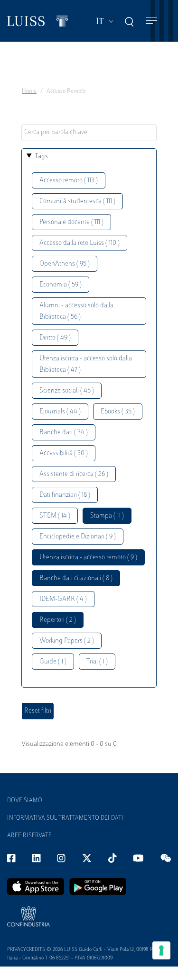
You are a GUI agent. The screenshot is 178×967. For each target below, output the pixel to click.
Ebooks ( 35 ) (118, 411)
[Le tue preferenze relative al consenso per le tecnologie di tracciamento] (161, 950)
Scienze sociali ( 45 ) (66, 390)
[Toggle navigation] (151, 21)
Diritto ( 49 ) (55, 337)
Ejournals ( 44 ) (60, 411)
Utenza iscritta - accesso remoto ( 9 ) (88, 557)
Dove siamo (24, 801)
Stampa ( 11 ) (107, 515)
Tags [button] (41, 156)
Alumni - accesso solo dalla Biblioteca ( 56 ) (76, 311)
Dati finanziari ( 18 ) (64, 495)
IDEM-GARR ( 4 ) (63, 599)
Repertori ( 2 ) (57, 620)
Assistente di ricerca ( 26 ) (73, 474)
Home (29, 91)
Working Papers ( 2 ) (66, 641)
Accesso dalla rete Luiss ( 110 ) (79, 243)
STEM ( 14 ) (54, 515)
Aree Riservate (29, 836)
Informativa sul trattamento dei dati (65, 818)
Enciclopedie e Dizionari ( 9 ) (77, 536)
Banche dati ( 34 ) (63, 432)
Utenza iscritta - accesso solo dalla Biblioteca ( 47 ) (85, 364)
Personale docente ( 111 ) (71, 222)
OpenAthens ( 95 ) (64, 264)
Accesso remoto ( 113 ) (68, 180)
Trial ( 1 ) (97, 661)
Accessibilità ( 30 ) (63, 453)
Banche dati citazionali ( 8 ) (75, 578)
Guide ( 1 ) (52, 661)
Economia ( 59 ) (60, 284)
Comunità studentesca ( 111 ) (77, 201)
